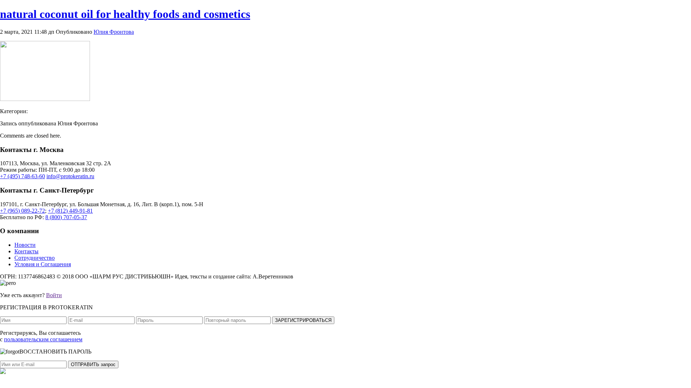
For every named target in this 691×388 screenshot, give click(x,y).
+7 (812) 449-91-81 (70, 211)
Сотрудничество (34, 258)
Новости (25, 245)
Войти (54, 295)
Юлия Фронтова (114, 32)
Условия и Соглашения (42, 264)
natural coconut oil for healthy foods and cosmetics (125, 14)
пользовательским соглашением (43, 339)
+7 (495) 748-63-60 (22, 176)
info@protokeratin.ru (70, 176)
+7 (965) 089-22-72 (22, 211)
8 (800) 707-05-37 (66, 217)
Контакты (26, 251)
